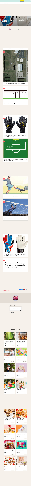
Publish (20, 310)
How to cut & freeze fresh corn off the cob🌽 (8, 342)
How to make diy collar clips (21, 434)
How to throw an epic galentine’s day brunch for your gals (8, 450)
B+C (19, 343)
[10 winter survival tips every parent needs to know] (9, 367)
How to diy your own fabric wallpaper (21, 466)
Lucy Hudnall (8, 343)
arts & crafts (12, 361)
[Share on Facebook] (20, 289)
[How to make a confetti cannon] (21, 352)
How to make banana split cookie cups (8, 466)
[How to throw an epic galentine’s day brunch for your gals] (9, 444)
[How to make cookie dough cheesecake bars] (9, 413)
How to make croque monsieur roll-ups (20, 419)
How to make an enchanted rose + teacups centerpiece (9, 434)
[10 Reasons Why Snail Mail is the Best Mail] (9, 352)
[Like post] (18, 29)
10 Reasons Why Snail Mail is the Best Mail (9, 357)
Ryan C (15, 302)
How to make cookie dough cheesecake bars (9, 419)
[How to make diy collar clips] (21, 429)
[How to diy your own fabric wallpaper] (21, 460)
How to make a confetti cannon (21, 357)
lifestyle (13, 377)
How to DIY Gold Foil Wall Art (21, 372)
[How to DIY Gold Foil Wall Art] (21, 367)
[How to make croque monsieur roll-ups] (21, 413)
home (25, 454)
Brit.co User (12, 29)
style (25, 438)
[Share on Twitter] (22, 289)
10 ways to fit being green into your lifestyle (21, 389)
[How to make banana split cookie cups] (9, 460)
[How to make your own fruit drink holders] (9, 383)
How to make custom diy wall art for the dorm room (22, 450)
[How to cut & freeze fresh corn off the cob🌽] (9, 336)
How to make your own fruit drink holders (9, 389)
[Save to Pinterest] (24, 289)
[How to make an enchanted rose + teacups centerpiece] (9, 429)
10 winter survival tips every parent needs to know (9, 373)
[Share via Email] (26, 289)
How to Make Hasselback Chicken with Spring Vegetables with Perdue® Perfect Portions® (21, 342)
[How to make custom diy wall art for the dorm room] (21, 444)
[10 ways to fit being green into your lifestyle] (21, 383)
